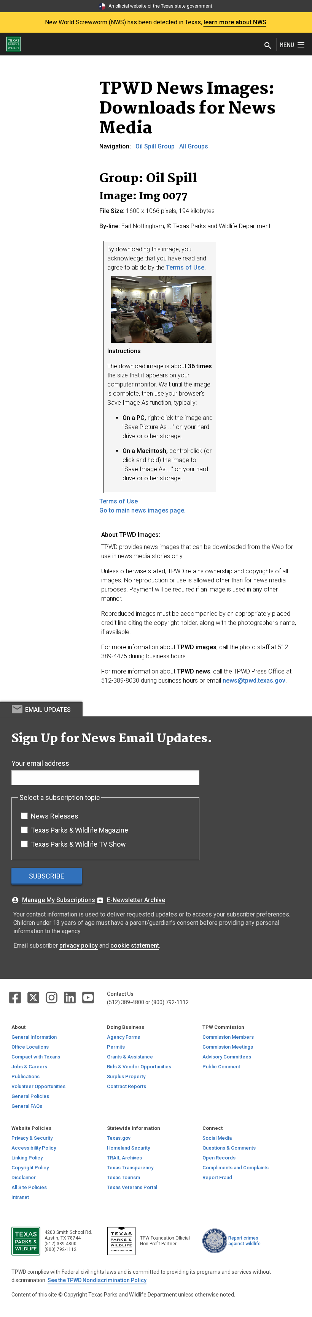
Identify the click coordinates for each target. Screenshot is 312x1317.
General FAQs (26, 1106)
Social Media (217, 1138)
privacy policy (78, 945)
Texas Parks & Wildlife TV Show (78, 844)
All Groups (193, 146)
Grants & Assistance (130, 1057)
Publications (25, 1076)
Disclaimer (23, 1177)
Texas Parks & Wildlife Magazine (79, 830)
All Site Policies (29, 1187)
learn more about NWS (235, 22)
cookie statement (134, 945)
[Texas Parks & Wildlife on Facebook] (15, 997)
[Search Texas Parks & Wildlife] (267, 46)
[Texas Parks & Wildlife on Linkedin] (70, 997)
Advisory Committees (226, 1057)
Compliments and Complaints (235, 1167)
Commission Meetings (227, 1047)
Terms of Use (185, 267)
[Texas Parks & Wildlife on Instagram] (52, 997)
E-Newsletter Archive (136, 900)
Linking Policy (27, 1158)
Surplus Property (126, 1076)
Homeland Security (128, 1148)
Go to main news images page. (142, 510)
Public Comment (221, 1066)
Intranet (20, 1197)
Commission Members (228, 1037)
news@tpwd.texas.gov (254, 680)
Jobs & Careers (29, 1066)
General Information (34, 1037)
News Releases (54, 816)
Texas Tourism (123, 1177)
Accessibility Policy (33, 1148)
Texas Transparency (130, 1167)
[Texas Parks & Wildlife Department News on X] (34, 997)
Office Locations (30, 1047)
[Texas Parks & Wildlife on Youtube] (88, 997)
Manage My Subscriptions (58, 900)
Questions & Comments (229, 1148)
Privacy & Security (32, 1138)
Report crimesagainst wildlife (244, 1240)
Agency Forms (123, 1037)
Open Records (219, 1158)
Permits (116, 1047)
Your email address (40, 763)
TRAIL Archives (124, 1158)
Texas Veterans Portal (132, 1187)
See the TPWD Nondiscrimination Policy (97, 1280)
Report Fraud (217, 1177)
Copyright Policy (30, 1167)
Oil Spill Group (155, 146)
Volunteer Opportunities (38, 1086)
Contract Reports (126, 1086)
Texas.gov (119, 1138)
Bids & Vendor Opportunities (139, 1066)
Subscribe (46, 876)
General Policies (30, 1096)
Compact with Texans (35, 1057)
